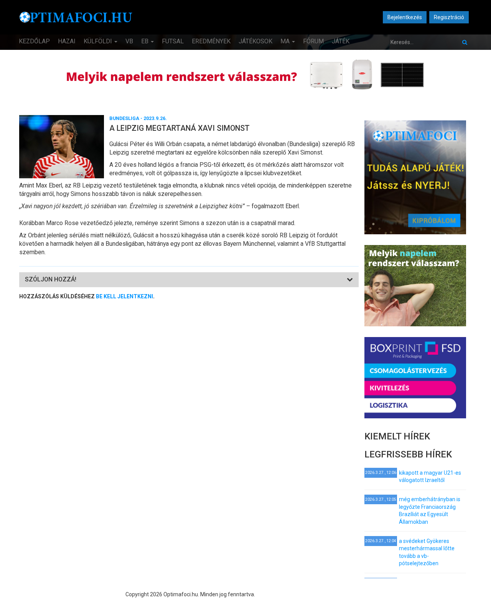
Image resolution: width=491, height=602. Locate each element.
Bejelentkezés (404, 17)
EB (145, 41)
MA (285, 41)
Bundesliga (124, 118)
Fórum (313, 41)
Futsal (173, 41)
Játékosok (255, 41)
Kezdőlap (34, 41)
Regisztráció (449, 17)
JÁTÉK (340, 41)
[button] (50, 279)
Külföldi (99, 41)
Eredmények (211, 41)
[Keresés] (465, 42)
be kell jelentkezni (124, 296)
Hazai (67, 41)
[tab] (189, 279)
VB (129, 41)
